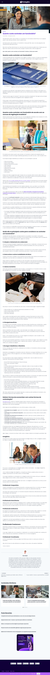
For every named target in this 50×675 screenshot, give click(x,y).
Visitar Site (12, 671)
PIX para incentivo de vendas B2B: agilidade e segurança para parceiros (16, 627)
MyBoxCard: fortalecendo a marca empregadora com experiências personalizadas (18, 631)
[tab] (24, 607)
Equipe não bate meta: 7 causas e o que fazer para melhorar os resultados (16, 619)
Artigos (4, 31)
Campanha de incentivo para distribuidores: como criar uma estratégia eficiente (18, 616)
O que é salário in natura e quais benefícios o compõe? (37, 574)
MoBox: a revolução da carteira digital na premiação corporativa (15, 623)
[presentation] (12, 591)
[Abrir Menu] (2, 2)
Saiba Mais (33, 673)
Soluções (7, 671)
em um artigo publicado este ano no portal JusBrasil (19, 180)
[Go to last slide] (3, 596)
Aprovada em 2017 (6, 401)
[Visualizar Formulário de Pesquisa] (48, 2)
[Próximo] (47, 596)
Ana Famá (25, 555)
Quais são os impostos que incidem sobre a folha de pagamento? (11, 575)
